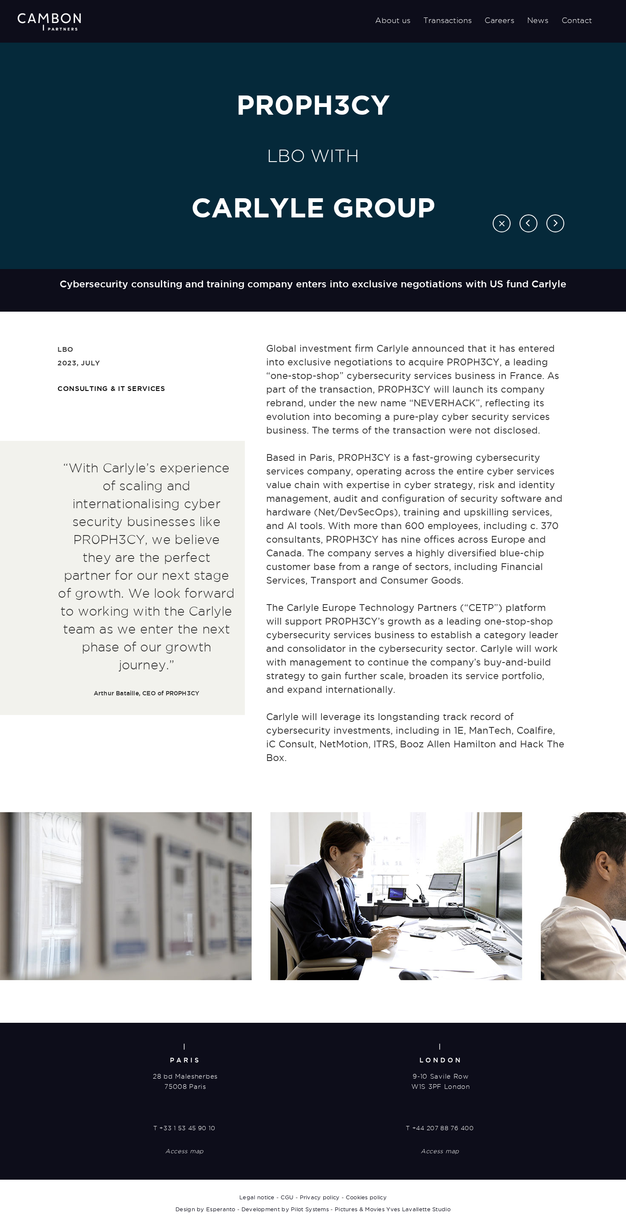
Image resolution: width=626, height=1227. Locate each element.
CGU (287, 1197)
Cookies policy (366, 1197)
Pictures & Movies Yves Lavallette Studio (393, 1209)
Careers (499, 20)
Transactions (447, 20)
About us (393, 20)
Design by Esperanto (205, 1209)
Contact (577, 20)
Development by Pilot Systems (285, 1209)
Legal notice (257, 1197)
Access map (184, 1151)
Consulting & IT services (111, 388)
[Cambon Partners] (49, 21)
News (538, 20)
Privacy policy (320, 1197)
